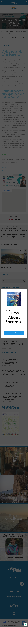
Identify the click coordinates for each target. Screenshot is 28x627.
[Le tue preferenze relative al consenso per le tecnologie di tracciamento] (25, 624)
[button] (25, 291)
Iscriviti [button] (14, 333)
